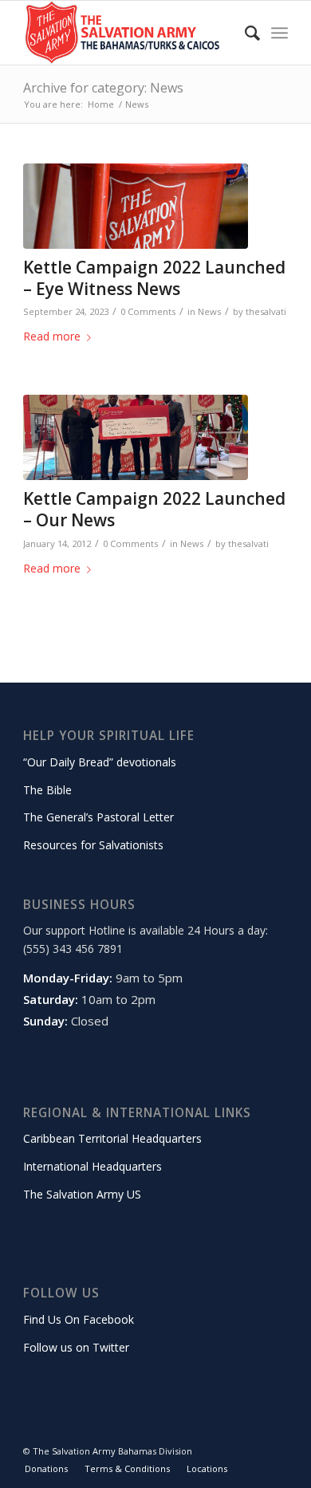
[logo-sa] (128, 33)
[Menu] (279, 33)
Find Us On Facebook (78, 1319)
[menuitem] (244, 33)
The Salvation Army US (82, 1194)
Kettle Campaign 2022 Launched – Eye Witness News (154, 278)
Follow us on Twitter (76, 1347)
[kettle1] (135, 437)
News (209, 311)
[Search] (244, 33)
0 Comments (147, 311)
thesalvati (266, 311)
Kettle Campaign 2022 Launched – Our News (154, 509)
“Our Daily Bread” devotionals (99, 762)
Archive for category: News (103, 87)
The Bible (47, 789)
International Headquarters (92, 1166)
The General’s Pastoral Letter (98, 817)
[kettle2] (135, 206)
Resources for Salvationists (93, 844)
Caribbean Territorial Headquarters (112, 1138)
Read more (52, 336)
